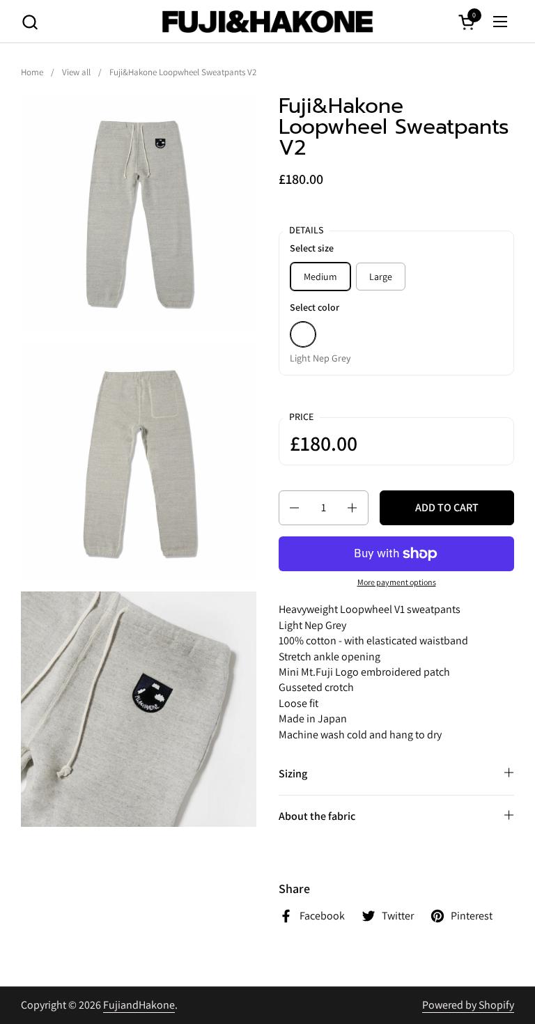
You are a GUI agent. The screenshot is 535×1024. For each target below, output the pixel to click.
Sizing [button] (293, 773)
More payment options (396, 582)
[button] (29, 22)
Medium (320, 276)
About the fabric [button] (317, 816)
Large (380, 276)
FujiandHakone (139, 1005)
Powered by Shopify (468, 1005)
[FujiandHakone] (267, 21)
